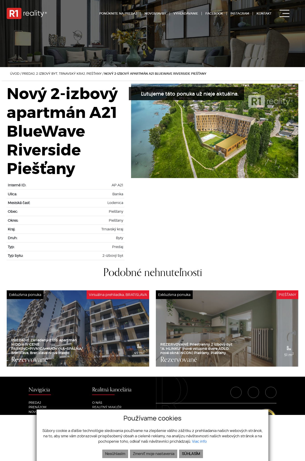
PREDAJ (35, 402)
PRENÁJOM (37, 407)
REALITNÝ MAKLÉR (106, 407)
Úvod (14, 73)
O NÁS (97, 402)
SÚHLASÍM (191, 454)
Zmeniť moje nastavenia (153, 454)
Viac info (199, 441)
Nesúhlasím (115, 454)
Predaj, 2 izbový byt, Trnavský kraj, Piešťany (62, 73)
